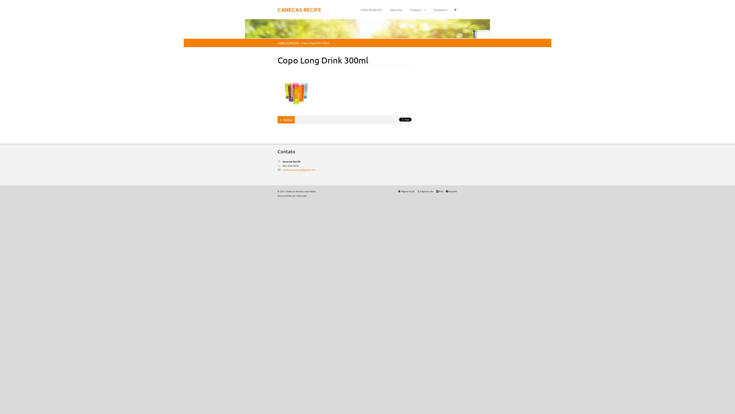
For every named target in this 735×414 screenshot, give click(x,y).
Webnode (301, 195)
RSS (441, 191)
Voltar (288, 120)
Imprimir (453, 191)
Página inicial (407, 191)
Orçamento (440, 10)
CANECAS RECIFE (371, 10)
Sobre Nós (396, 10)
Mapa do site (426, 191)
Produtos (415, 10)
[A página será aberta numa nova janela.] (297, 92)
